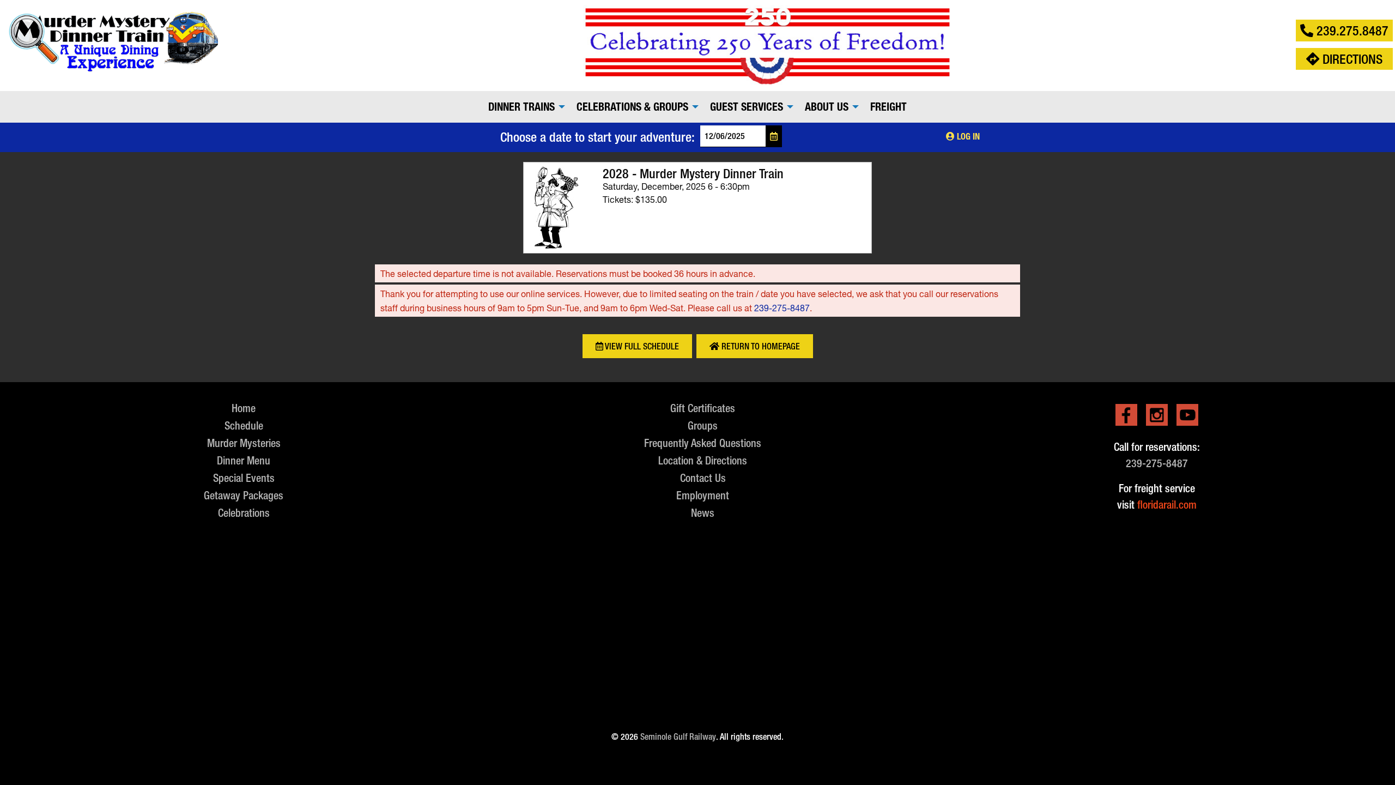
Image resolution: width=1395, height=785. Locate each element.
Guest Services (746, 106)
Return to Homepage (759, 346)
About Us (826, 106)
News (702, 512)
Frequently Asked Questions (702, 443)
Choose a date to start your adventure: (597, 136)
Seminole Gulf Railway (678, 737)
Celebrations (244, 512)
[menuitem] (524, 106)
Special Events (244, 478)
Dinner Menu (243, 460)
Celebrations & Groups (632, 106)
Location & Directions (702, 460)
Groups (703, 425)
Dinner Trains (521, 106)
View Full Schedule (641, 346)
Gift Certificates (702, 408)
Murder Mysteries (244, 443)
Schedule (244, 425)
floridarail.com (1167, 504)
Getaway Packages (243, 495)
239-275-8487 (782, 308)
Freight (888, 106)
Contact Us (703, 478)
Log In (967, 136)
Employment (702, 495)
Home (244, 408)
